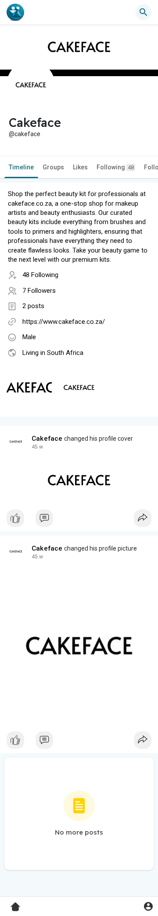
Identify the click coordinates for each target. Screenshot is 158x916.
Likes (80, 167)
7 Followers (39, 291)
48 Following (40, 275)
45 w (37, 447)
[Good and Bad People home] (15, 12)
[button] (148, 906)
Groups (53, 167)
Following (115, 167)
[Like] (79, 520)
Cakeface (47, 438)
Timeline (21, 167)
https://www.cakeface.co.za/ (63, 322)
